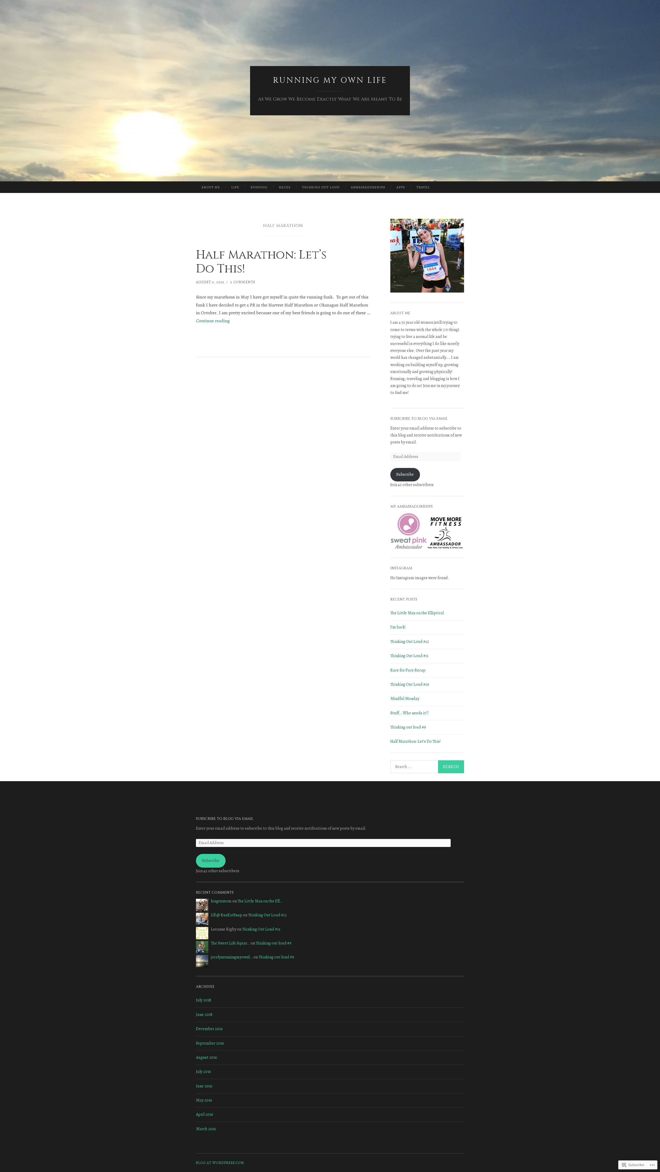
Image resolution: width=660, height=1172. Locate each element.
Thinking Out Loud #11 (409, 656)
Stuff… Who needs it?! (409, 713)
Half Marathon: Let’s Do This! (261, 262)
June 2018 (204, 1014)
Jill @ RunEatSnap (226, 915)
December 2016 (209, 1029)
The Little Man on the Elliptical (417, 613)
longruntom (221, 901)
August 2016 (206, 1057)
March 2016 (206, 1129)
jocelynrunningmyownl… (232, 957)
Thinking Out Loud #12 (409, 641)
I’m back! (398, 627)
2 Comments (242, 282)
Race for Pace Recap (407, 670)
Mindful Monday (404, 698)
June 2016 (204, 1086)
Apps (401, 187)
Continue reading (213, 321)
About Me (211, 187)
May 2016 (204, 1100)
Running (259, 187)
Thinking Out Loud (321, 187)
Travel (423, 187)
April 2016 (204, 1114)
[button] (408, 532)
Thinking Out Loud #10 (409, 684)
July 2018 (203, 1000)
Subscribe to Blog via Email (419, 418)
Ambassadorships (368, 187)
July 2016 (203, 1071)
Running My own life (330, 80)
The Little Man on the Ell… (260, 901)
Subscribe (405, 474)
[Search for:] (427, 766)
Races (285, 187)
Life (235, 187)
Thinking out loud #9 (408, 727)
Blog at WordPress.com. (220, 1162)
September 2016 (210, 1043)
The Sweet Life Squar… (230, 943)
